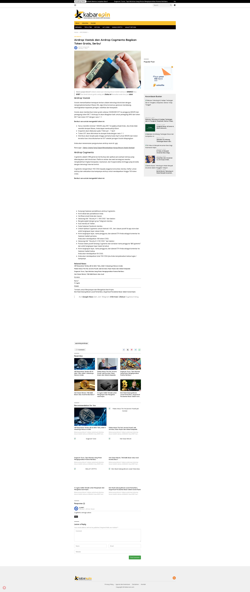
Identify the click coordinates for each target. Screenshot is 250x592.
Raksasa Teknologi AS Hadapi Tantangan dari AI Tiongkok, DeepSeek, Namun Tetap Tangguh (159, 120)
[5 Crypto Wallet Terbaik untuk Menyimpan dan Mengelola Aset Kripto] (107, 385)
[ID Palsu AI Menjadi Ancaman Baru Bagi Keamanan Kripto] (159, 146)
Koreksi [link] (77, 277)
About (77, 23)
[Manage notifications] (4, 587)
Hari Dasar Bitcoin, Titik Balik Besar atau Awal (89, 274)
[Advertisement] (107, 195)
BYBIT (78, 94)
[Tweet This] (127, 349)
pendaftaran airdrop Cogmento (103, 211)
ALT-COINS (106, 27)
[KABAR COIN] (92, 14)
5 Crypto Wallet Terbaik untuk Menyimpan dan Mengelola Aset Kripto (107, 394)
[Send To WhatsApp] (139, 349)
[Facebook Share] (123, 349)
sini (116, 143)
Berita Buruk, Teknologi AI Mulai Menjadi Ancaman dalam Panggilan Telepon (165, 172)
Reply (76, 516)
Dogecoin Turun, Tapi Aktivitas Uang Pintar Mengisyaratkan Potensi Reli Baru (118, 1)
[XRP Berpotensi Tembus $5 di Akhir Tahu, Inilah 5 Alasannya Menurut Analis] (84, 364)
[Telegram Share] (135, 349)
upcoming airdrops (81, 343)
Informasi (114, 297)
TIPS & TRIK (88, 27)
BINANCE (130, 92)
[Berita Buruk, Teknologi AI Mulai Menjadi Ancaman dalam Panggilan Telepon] (159, 167)
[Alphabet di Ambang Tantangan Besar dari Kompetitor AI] (159, 135)
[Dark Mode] (175, 5)
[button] (171, 5)
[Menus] (75, 5)
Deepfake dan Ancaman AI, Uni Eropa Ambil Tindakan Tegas (164, 159)
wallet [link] (114, 126)
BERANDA (78, 27)
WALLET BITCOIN (130, 27)
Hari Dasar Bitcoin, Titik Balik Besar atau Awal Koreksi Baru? (171, 1)
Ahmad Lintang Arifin (83, 47)
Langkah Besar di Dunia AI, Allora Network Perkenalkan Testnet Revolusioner (165, 127)
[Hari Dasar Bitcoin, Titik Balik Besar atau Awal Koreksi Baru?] (84, 385)
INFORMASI (77, 36)
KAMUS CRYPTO (117, 27)
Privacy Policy (109, 584)
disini (117, 128)
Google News (88, 297)
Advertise (85, 23)
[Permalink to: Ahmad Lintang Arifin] (75, 48)
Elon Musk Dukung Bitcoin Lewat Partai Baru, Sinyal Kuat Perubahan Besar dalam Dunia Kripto (105, 292)
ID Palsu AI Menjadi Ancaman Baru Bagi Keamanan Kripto (163, 152)
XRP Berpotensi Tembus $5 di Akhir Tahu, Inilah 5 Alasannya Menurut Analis (98, 266)
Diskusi (122, 297)
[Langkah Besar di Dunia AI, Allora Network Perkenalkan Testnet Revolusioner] (150, 127)
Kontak (93, 23)
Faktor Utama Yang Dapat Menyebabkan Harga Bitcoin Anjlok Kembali (108, 148)
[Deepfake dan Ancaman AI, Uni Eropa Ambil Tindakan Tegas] (150, 159)
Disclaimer (135, 584)
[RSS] (174, 578)
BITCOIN (97, 27)
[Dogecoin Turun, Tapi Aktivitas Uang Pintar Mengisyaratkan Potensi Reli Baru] (130, 364)
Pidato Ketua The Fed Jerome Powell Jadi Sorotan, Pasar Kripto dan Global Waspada (102, 269)
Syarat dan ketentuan (123, 584)
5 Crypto (77, 283)
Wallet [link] (76, 286)
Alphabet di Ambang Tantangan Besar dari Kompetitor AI (164, 140)
